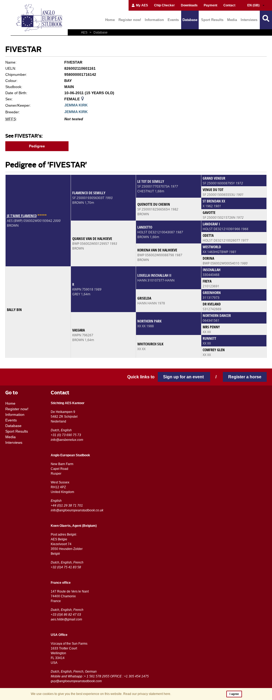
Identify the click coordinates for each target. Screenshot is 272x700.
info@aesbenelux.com (67, 440)
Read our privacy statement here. (147, 694)
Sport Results (212, 20)
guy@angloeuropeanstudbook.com (76, 681)
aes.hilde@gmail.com (66, 619)
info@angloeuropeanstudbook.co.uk (77, 510)
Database (189, 20)
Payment (210, 5)
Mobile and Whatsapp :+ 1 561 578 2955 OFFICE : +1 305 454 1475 (100, 676)
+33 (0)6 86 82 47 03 (66, 614)
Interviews (249, 20)
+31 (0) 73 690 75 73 (66, 435)
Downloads (189, 5)
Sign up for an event (184, 377)
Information (154, 20)
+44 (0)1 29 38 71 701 (67, 505)
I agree (234, 693)
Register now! (129, 20)
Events (173, 20)
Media (232, 20)
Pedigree (37, 146)
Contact (229, 5)
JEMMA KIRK (76, 105)
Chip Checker (164, 5)
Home (110, 20)
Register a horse (244, 377)
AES (84, 32)
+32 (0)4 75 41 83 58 (66, 567)
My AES (141, 5)
